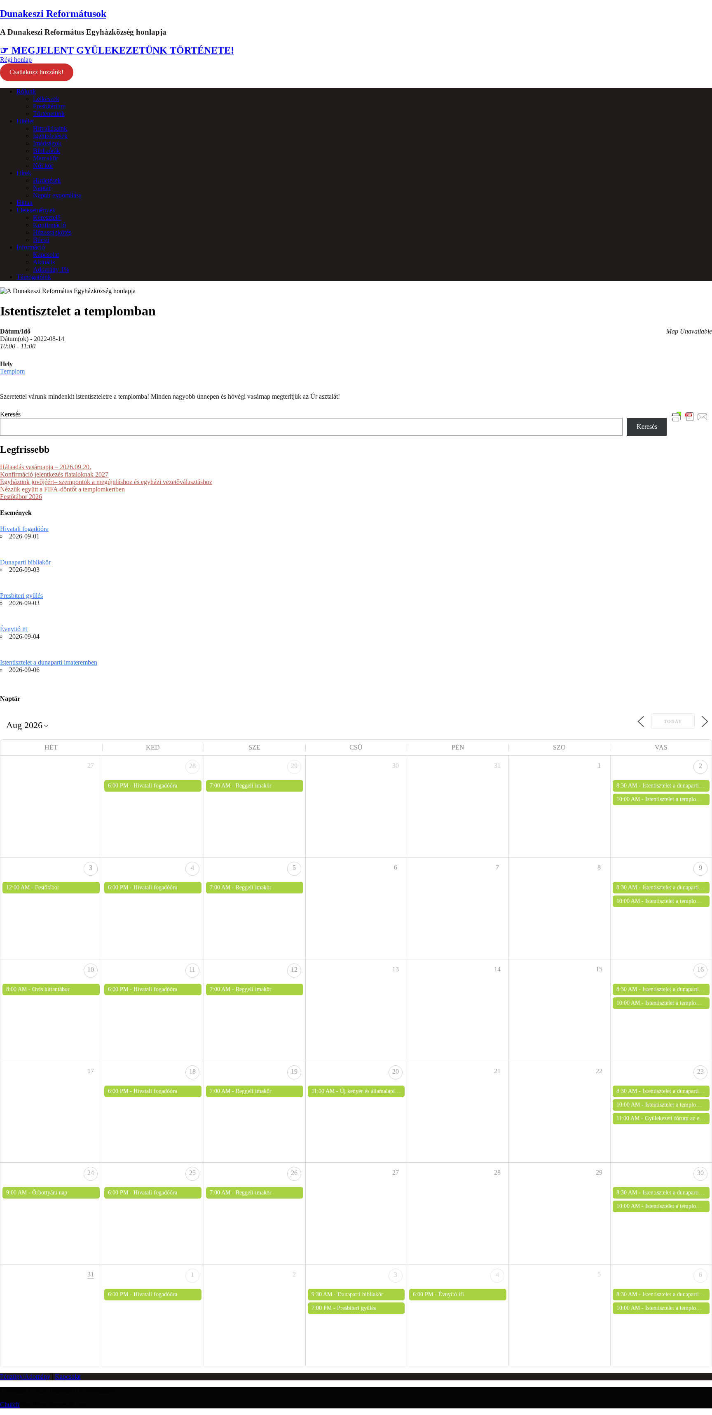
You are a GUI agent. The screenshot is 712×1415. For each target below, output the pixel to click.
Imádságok (47, 143)
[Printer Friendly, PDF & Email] (689, 416)
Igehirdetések (50, 135)
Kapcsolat (46, 254)
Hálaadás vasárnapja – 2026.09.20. (45, 466)
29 (294, 765)
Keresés (10, 414)
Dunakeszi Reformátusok (53, 13)
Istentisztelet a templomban (677, 799)
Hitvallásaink (50, 128)
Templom (12, 371)
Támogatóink (33, 276)
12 (294, 969)
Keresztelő (47, 217)
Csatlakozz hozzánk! (36, 71)
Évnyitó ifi (14, 628)
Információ (30, 247)
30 (700, 1172)
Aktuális (44, 262)
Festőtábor (47, 887)
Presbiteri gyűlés (21, 595)
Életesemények (36, 210)
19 (294, 1071)
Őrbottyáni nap (49, 1192)
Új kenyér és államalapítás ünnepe (379, 1091)
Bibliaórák (46, 150)
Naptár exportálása (57, 195)
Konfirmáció (49, 224)
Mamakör (45, 158)
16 (700, 969)
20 (395, 1071)
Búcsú (41, 239)
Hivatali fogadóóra (24, 528)
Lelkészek (46, 98)
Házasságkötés (52, 232)
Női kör (43, 165)
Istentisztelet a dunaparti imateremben (48, 662)
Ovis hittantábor (51, 989)
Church (9, 1404)
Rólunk (26, 91)
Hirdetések (47, 180)
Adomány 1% (51, 269)
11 (192, 969)
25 (192, 1172)
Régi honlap (16, 59)
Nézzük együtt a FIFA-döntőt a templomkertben (62, 489)
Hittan (24, 202)
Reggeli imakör (254, 786)
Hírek (23, 172)
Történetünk (49, 113)
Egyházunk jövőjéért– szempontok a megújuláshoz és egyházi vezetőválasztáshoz (106, 481)
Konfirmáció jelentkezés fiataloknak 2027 (54, 474)
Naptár (42, 187)
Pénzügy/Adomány (25, 1376)
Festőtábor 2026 (21, 496)
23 (700, 1071)
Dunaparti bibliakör (25, 562)
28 (192, 765)
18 (192, 1071)
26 (294, 1172)
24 (90, 1172)
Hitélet (25, 121)
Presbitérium (49, 106)
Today (673, 721)
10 (90, 969)
